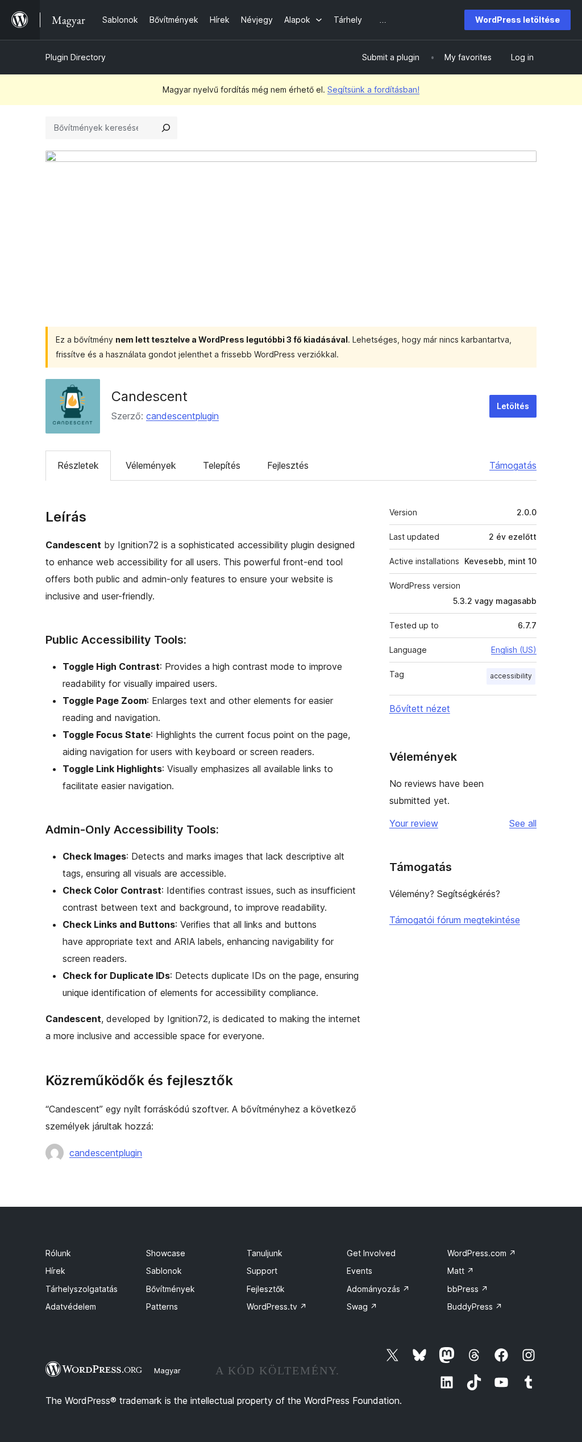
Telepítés (221, 465)
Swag (362, 1306)
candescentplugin (182, 416)
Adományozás (378, 1289)
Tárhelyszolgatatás (81, 1289)
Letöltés (513, 406)
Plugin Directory (75, 57)
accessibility (511, 676)
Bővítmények (170, 1289)
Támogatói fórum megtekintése (454, 920)
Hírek (55, 1271)
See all (523, 823)
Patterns (162, 1306)
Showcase (165, 1253)
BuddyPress (474, 1306)
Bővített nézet (419, 708)
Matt (460, 1271)
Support (262, 1271)
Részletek (78, 465)
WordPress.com (481, 1253)
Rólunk (58, 1253)
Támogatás (513, 465)
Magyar (167, 1370)
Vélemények (151, 465)
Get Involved (371, 1253)
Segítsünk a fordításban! (373, 89)
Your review (413, 823)
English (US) (514, 650)
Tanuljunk (264, 1253)
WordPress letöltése (517, 19)
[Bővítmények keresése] (166, 127)
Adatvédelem (70, 1306)
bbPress (467, 1289)
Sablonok (164, 1271)
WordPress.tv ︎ (277, 1306)
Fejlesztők (266, 1289)
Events (359, 1271)
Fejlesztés (288, 465)
